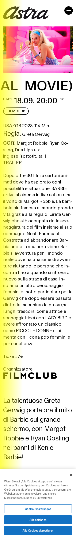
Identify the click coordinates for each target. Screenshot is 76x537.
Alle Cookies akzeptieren (38, 530)
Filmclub (16, 111)
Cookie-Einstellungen (38, 508)
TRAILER (12, 162)
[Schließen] (71, 475)
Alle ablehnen (38, 519)
